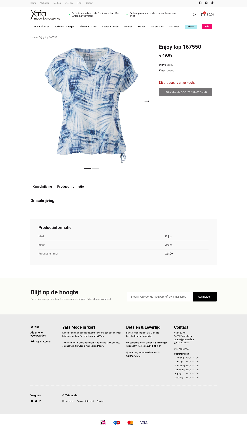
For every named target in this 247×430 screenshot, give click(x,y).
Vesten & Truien (110, 26)
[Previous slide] (36, 101)
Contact (89, 3)
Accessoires (157, 26)
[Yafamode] (45, 15)
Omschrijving (42, 186)
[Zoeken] (194, 14)
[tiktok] (212, 3)
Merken (57, 3)
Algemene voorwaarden (38, 334)
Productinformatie (70, 186)
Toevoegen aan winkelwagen (185, 91)
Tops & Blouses (41, 26)
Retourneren (68, 401)
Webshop (44, 3)
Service (34, 326)
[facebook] (200, 3)
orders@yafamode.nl (184, 339)
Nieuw (191, 26)
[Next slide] (147, 101)
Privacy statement (41, 341)
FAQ (79, 3)
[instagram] (206, 3)
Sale (206, 26)
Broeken (128, 26)
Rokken (142, 26)
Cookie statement (85, 401)
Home (33, 3)
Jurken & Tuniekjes (64, 26)
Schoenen (174, 26)
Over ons (69, 3)
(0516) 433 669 (181, 343)
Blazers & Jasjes (88, 26)
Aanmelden (204, 296)
